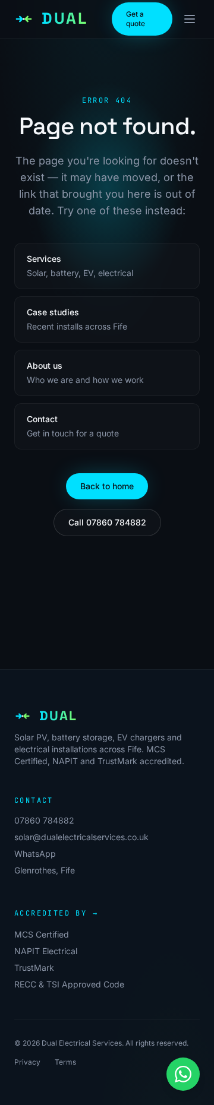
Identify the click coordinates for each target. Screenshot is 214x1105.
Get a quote (135, 19)
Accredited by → (56, 913)
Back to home (107, 486)
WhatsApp (35, 853)
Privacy (27, 1061)
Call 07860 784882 (107, 522)
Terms (65, 1061)
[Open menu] (190, 19)
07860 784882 (44, 820)
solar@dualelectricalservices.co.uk (81, 837)
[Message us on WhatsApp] (183, 1074)
